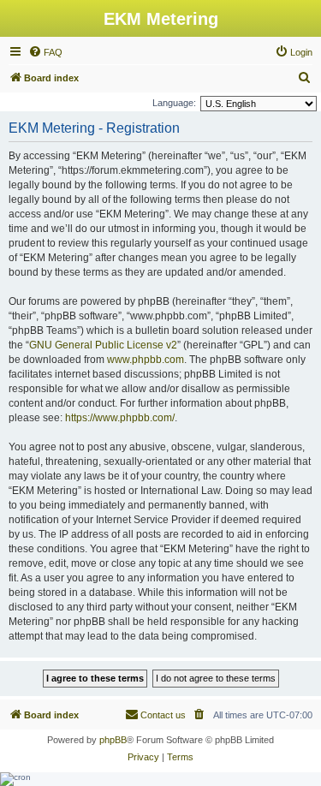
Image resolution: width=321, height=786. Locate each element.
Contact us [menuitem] (163, 715)
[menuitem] (45, 52)
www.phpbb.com (145, 360)
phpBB (113, 740)
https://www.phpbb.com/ (120, 418)
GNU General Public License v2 (103, 345)
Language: (174, 103)
